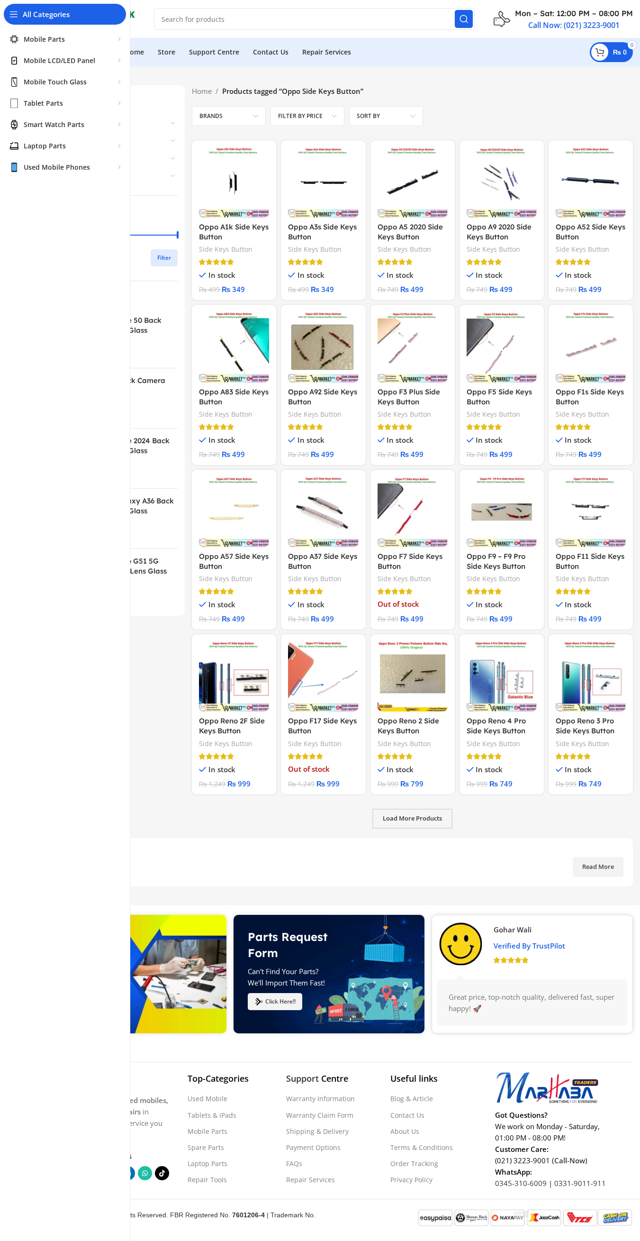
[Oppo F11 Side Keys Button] (591, 512)
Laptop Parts (207, 1163)
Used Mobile (207, 1098)
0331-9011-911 (580, 1183)
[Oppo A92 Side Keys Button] (323, 347)
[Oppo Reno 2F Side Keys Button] (234, 676)
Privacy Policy (411, 1179)
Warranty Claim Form (319, 1115)
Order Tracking (414, 1163)
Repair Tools (207, 1179)
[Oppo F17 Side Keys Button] (323, 676)
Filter (164, 258)
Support (302, 1078)
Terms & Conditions (421, 1147)
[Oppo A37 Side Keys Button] (323, 512)
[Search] (464, 19)
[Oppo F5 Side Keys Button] (502, 347)
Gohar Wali (513, 929)
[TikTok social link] (162, 1173)
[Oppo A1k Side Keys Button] (234, 182)
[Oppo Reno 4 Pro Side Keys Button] (502, 676)
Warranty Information (320, 1098)
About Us (404, 1131)
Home (202, 91)
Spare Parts (206, 1147)
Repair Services (310, 1179)
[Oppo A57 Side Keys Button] (234, 512)
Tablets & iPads (212, 1115)
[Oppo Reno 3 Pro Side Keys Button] (591, 676)
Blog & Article (411, 1098)
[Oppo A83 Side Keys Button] (234, 347)
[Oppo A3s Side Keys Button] (323, 182)
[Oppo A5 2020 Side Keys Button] (413, 182)
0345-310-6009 (521, 1183)
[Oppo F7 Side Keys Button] (413, 512)
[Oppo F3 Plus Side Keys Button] (413, 347)
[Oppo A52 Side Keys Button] (591, 182)
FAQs (294, 1163)
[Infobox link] (563, 18)
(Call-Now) (569, 1160)
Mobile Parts (207, 1131)
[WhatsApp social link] (145, 1173)
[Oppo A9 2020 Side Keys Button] (502, 182)
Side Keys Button (225, 249)
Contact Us (407, 1115)
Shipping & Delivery (317, 1131)
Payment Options (313, 1147)
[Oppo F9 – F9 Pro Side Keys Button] (502, 512)
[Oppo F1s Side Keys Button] (591, 347)
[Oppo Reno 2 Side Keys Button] (413, 676)
